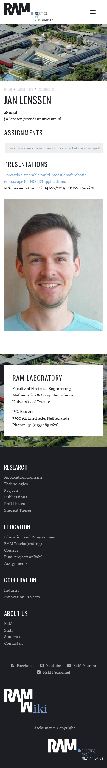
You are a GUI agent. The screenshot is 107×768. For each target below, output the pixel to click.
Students (12, 636)
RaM (8, 623)
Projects (11, 490)
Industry (12, 590)
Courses (11, 550)
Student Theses (17, 510)
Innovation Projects (22, 596)
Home (8, 89)
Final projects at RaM (23, 556)
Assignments (15, 563)
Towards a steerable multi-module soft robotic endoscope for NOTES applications (45, 178)
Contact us (13, 643)
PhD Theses (14, 503)
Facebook (24, 665)
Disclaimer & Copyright (53, 727)
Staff (8, 630)
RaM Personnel (55, 672)
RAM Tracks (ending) (23, 543)
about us (25, 89)
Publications (15, 496)
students (46, 89)
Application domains (23, 477)
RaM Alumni (83, 665)
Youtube (52, 665)
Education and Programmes (29, 537)
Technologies (16, 483)
